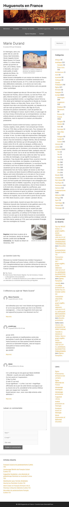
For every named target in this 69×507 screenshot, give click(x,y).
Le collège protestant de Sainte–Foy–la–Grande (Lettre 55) (60, 290)
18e (6, 273)
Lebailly (57, 283)
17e (58, 162)
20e (58, 170)
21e (58, 172)
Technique (58, 203)
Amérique (58, 62)
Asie (56, 75)
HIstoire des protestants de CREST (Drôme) (60, 327)
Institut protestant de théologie (59, 404)
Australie (58, 77)
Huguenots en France (23, 5)
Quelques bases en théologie (58, 411)
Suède (59, 139)
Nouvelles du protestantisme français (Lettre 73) (60, 250)
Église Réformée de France (59, 383)
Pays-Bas (60, 132)
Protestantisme (60, 190)
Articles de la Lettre (28, 28)
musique (58, 177)
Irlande (59, 124)
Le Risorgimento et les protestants (15, 276)
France (10, 273)
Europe (57, 95)
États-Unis (60, 67)
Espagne (58, 92)
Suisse (59, 142)
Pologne (60, 136)
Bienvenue (6, 28)
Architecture (59, 72)
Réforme (58, 195)
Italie (59, 127)
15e (58, 157)
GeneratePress (48, 504)
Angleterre (60, 102)
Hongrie (60, 121)
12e (58, 152)
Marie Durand (9, 275)
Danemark (60, 109)
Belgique (60, 107)
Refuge (57, 198)
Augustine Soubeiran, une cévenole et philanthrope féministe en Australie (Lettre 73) (17, 476)
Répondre (8, 316)
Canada (60, 65)
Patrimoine (58, 185)
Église (57, 87)
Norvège (60, 129)
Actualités (16, 28)
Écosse (59, 114)
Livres (57, 147)
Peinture (58, 188)
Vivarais (40, 275)
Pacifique (58, 183)
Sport (57, 200)
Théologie (58, 208)
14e (58, 154)
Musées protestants (60, 28)
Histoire (57, 144)
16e (58, 159)
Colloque (58, 80)
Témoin (57, 205)
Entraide (58, 90)
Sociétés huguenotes (44, 28)
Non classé (59, 180)
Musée (57, 175)
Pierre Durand (17, 275)
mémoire (58, 149)
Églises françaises (30, 34)
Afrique (57, 60)
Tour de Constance (32, 275)
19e (58, 167)
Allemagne (60, 97)
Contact (41, 34)
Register (24, 275)
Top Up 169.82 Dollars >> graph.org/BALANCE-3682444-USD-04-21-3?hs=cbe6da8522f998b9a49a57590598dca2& (60, 235)
